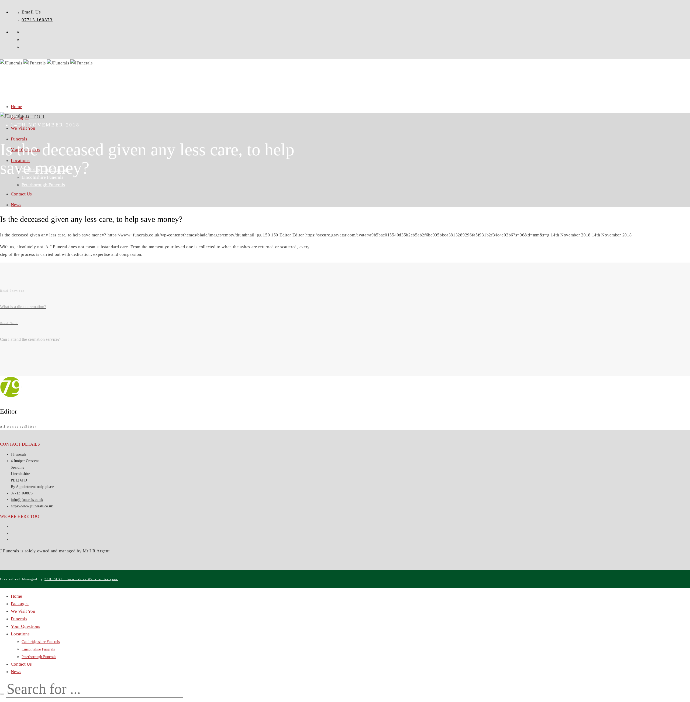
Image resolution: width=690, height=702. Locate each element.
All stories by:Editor (18, 426)
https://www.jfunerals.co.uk (32, 506)
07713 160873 (37, 19)
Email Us (31, 12)
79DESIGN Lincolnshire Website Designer (81, 579)
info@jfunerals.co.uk (27, 500)
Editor (33, 116)
